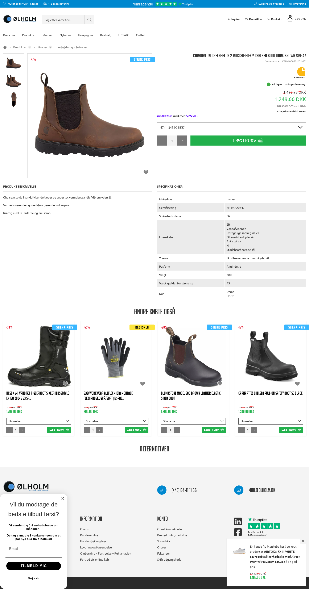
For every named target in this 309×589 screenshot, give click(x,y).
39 (276, 359)
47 (291, 367)
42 (23, 363)
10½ (209, 367)
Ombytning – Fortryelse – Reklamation (105, 553)
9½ (187, 367)
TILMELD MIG (34, 566)
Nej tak (33, 578)
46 (64, 363)
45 (54, 363)
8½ (167, 367)
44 (44, 363)
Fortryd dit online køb (94, 559)
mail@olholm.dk (261, 491)
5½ (169, 359)
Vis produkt (38, 350)
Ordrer (161, 547)
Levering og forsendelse (96, 547)
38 (265, 359)
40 (286, 359)
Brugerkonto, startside (172, 535)
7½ (209, 359)
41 (13, 363)
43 (33, 363)
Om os (84, 529)
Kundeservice (89, 535)
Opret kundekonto (169, 529)
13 (198, 376)
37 (255, 359)
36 (245, 359)
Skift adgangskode (169, 559)
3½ (189, 350)
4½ (209, 350)
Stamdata (163, 541)
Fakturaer (163, 553)
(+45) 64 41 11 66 (184, 491)
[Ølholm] (26, 487)
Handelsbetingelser (93, 541)
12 (188, 376)
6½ (189, 359)
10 (197, 367)
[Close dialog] (62, 498)
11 (129, 363)
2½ (178, 350)
